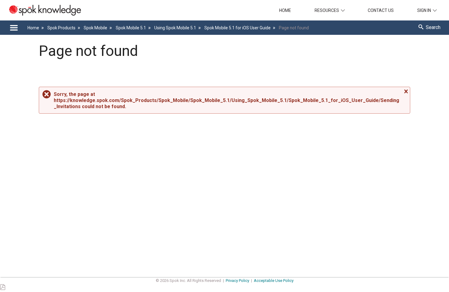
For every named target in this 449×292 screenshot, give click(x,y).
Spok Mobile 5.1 (131, 27)
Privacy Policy (237, 280)
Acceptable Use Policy (274, 280)
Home (285, 10)
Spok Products (61, 27)
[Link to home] (40, 10)
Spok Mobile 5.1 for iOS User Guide (238, 27)
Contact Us (381, 10)
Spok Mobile (96, 27)
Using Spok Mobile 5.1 (175, 27)
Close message (405, 91)
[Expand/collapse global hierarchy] (13, 27)
